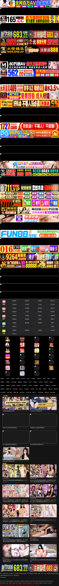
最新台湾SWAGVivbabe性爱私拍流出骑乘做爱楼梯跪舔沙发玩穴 (15, 560)
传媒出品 (14, 326)
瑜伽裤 (39, 319)
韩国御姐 (27, 308)
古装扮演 (14, 315)
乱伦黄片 (51, 382)
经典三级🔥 (9, 392)
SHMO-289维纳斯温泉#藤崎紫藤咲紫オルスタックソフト (15, 480)
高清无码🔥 (40, 392)
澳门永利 (23, 378)
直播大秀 (56, 389)
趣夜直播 (8, 385)
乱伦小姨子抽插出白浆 (9, 461)
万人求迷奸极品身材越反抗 (10, 444)
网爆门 (52, 323)
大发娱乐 (30, 385)
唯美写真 (40, 323)
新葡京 (48, 378)
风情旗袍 (14, 319)
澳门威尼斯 (3, 392)
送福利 (44, 378)
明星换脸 (27, 319)
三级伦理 (14, 304)
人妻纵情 (40, 330)
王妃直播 (46, 382)
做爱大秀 (50, 389)
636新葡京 (54, 385)
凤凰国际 (8, 382)
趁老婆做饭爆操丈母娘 (9, 411)
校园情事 (27, 330)
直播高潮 (20, 382)
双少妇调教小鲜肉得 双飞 (36, 444)
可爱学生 (40, 315)
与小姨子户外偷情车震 (36, 411)
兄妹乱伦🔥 (22, 392)
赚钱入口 (34, 392)
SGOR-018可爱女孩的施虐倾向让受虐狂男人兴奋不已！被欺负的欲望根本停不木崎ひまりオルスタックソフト (43, 481)
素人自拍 (53, 304)
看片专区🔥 (28, 392)
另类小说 (14, 333)
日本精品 (27, 304)
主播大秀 (40, 382)
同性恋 (52, 326)
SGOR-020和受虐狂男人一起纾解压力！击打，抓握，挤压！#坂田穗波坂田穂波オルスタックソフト (43, 501)
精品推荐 (14, 300)
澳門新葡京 (36, 385)
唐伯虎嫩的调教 (34, 540)
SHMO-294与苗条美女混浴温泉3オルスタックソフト (43, 520)
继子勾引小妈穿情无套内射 (10, 427)
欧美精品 (40, 300)
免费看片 (45, 389)
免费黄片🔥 (8, 389)
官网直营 (18, 378)
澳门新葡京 (24, 385)
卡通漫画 (14, 323)
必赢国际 (2, 382)
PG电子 (28, 378)
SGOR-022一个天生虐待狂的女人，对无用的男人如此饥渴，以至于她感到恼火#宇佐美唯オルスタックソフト (15, 521)
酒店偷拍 (35, 382)
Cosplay (40, 304)
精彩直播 (25, 382)
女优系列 (27, 315)
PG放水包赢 (13, 382)
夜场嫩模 (13, 385)
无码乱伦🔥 (14, 389)
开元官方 (21, 389)
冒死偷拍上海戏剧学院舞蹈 (37, 427)
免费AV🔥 (46, 392)
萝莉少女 (53, 300)
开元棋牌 (12, 378)
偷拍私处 (2, 385)
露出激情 (27, 323)
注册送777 (39, 378)
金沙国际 (32, 389)
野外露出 (53, 311)
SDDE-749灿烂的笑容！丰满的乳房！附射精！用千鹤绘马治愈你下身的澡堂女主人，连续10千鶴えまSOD (16, 501)
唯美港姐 (40, 308)
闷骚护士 (53, 319)
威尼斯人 (2, 378)
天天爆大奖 (26, 389)
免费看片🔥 (47, 385)
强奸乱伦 (27, 300)
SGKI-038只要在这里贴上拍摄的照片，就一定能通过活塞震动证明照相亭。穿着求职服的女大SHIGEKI (15, 541)
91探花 (27, 311)
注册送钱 (33, 378)
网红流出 (40, 311)
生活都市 (14, 330)
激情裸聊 (2, 389)
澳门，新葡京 (39, 389)
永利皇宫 (42, 385)
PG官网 (7, 378)
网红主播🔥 (52, 392)
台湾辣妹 (14, 308)
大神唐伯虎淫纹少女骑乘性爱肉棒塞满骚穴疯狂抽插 (43, 560)
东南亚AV (53, 308)
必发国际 (18, 385)
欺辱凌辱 (14, 311)
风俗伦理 (53, 330)
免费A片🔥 (15, 392)
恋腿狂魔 (53, 315)
